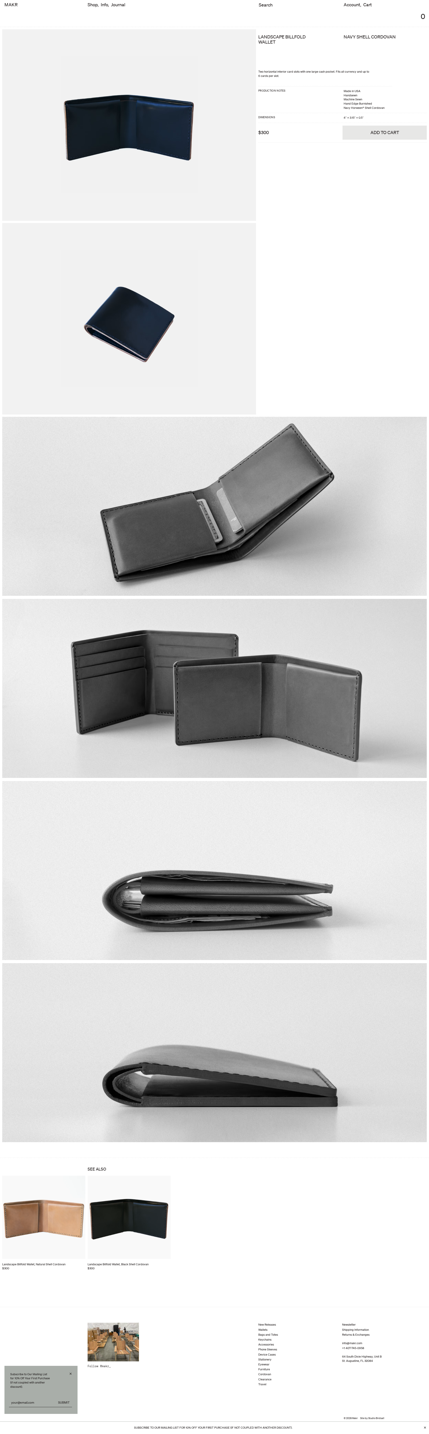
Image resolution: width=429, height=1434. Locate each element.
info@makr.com (352, 1343)
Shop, (93, 4)
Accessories (266, 1344)
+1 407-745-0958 (353, 1348)
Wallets (262, 1330)
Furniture (264, 1369)
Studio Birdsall (376, 1418)
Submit (64, 1402)
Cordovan (264, 1374)
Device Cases (267, 1354)
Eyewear (263, 1364)
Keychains (264, 1339)
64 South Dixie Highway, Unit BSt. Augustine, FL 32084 (362, 1358)
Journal (118, 4)
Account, (352, 4)
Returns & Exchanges (356, 1335)
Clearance (264, 1379)
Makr (11, 4)
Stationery (264, 1359)
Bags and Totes (268, 1335)
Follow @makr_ (99, 1366)
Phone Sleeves (267, 1349)
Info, (105, 4)
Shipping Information (355, 1330)
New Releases (267, 1325)
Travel (262, 1384)
